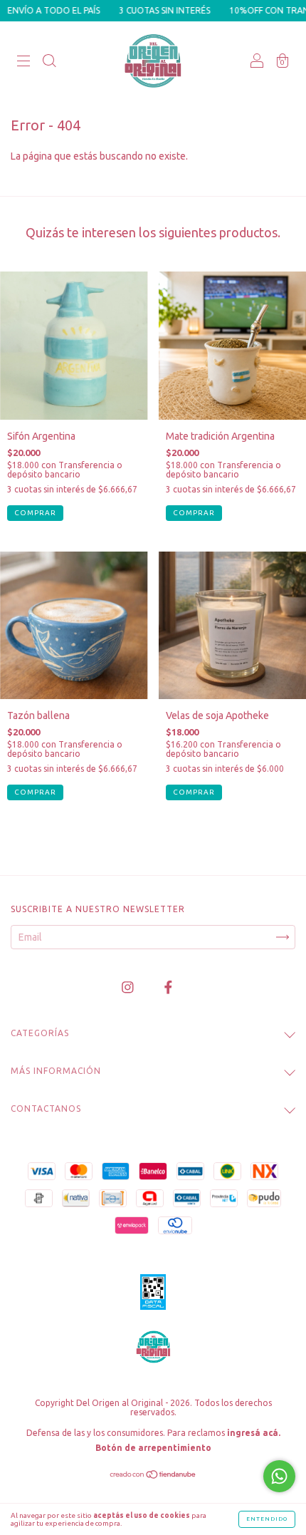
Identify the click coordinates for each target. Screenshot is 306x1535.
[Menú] (23, 62)
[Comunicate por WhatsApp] (279, 1476)
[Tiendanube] (153, 1476)
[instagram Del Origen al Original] (129, 987)
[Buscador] (49, 62)
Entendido (266, 1519)
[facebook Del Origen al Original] (168, 987)
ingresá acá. (253, 1432)
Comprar (35, 792)
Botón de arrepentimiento (153, 1447)
